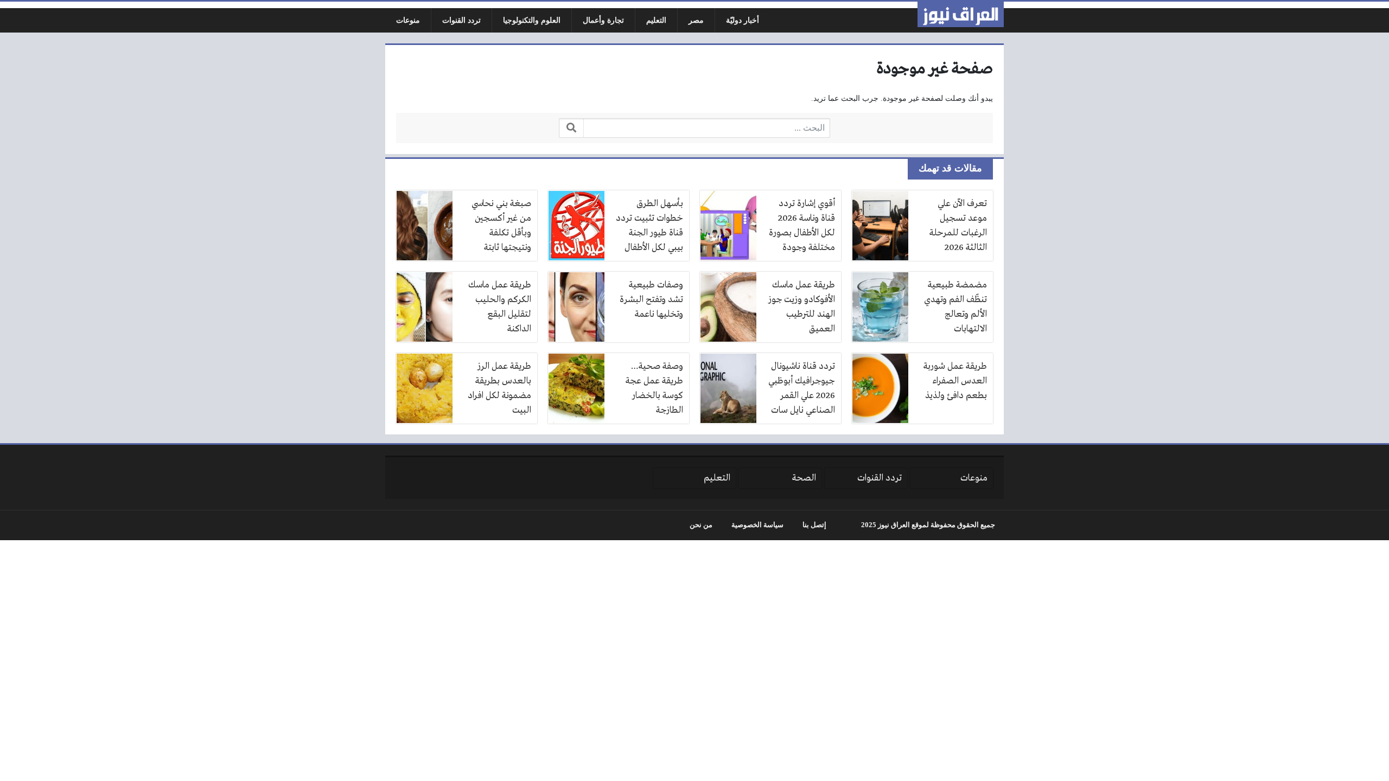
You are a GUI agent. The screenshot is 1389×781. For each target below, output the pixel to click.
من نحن (701, 525)
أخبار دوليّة (742, 20)
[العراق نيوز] (960, 14)
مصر (696, 20)
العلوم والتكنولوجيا (531, 20)
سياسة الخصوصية (757, 525)
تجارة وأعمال (603, 20)
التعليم (656, 20)
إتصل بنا (814, 525)
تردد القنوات (461, 20)
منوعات (408, 20)
